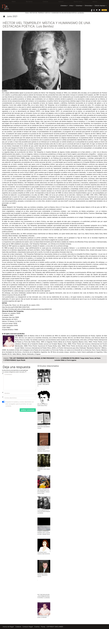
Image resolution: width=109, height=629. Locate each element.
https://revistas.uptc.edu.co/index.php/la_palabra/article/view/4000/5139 (28, 309)
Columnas (79, 5)
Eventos (37, 626)
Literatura (63, 5)
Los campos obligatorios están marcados (13, 372)
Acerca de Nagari (8, 626)
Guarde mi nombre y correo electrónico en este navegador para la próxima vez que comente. (19, 404)
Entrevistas (88, 5)
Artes (71, 5)
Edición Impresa (100, 5)
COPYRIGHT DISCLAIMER (55, 626)
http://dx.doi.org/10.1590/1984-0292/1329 (15, 307)
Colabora (18, 626)
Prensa (43, 626)
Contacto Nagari (27, 626)
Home (26, 13)
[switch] (3, 402)
